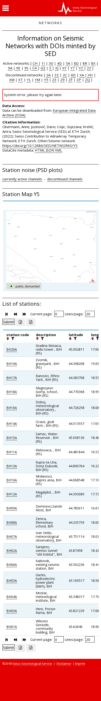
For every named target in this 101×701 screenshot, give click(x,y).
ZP (79, 79)
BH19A (11, 363)
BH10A (11, 480)
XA (82, 75)
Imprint (80, 663)
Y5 (46, 79)
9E (17, 68)
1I (43, 63)
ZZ (89, 68)
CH (36, 63)
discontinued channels (64, 179)
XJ (56, 68)
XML (58, 150)
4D (59, 63)
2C (65, 75)
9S (26, 68)
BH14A (11, 423)
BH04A (11, 596)
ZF (71, 79)
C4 (34, 68)
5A (68, 63)
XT (20, 79)
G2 (43, 68)
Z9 (62, 79)
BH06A (11, 564)
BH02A (11, 550)
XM (11, 79)
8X (93, 63)
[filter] (12, 338)
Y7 (72, 68)
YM (37, 79)
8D (76, 63)
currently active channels (22, 179)
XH (90, 75)
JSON (50, 150)
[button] (5, 8)
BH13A (11, 466)
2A (48, 75)
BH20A (11, 349)
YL (29, 79)
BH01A (11, 626)
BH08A (11, 522)
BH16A (11, 407)
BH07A (11, 536)
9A (10, 68)
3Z (56, 75)
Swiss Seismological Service (32, 663)
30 (51, 63)
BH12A (11, 494)
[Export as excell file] (20, 322)
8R (85, 63)
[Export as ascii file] (30, 322)
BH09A (11, 508)
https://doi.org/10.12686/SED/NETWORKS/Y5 (40, 145)
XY (64, 68)
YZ (81, 68)
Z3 (54, 79)
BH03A (11, 610)
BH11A (11, 452)
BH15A (11, 437)
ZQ (87, 79)
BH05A (11, 580)
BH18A (11, 391)
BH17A (11, 377)
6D (73, 75)
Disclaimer (64, 663)
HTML (40, 150)
